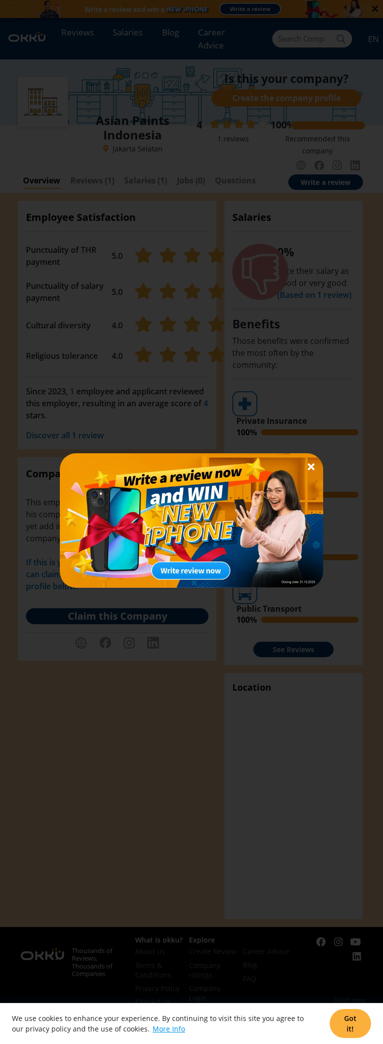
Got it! (350, 1024)
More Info (169, 1029)
